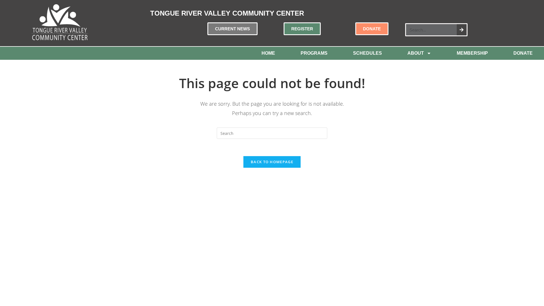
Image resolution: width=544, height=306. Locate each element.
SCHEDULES (367, 53)
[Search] (462, 29)
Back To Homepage (272, 161)
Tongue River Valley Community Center (227, 13)
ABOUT (415, 53)
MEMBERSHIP (472, 53)
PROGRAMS (314, 53)
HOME (268, 53)
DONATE (523, 53)
